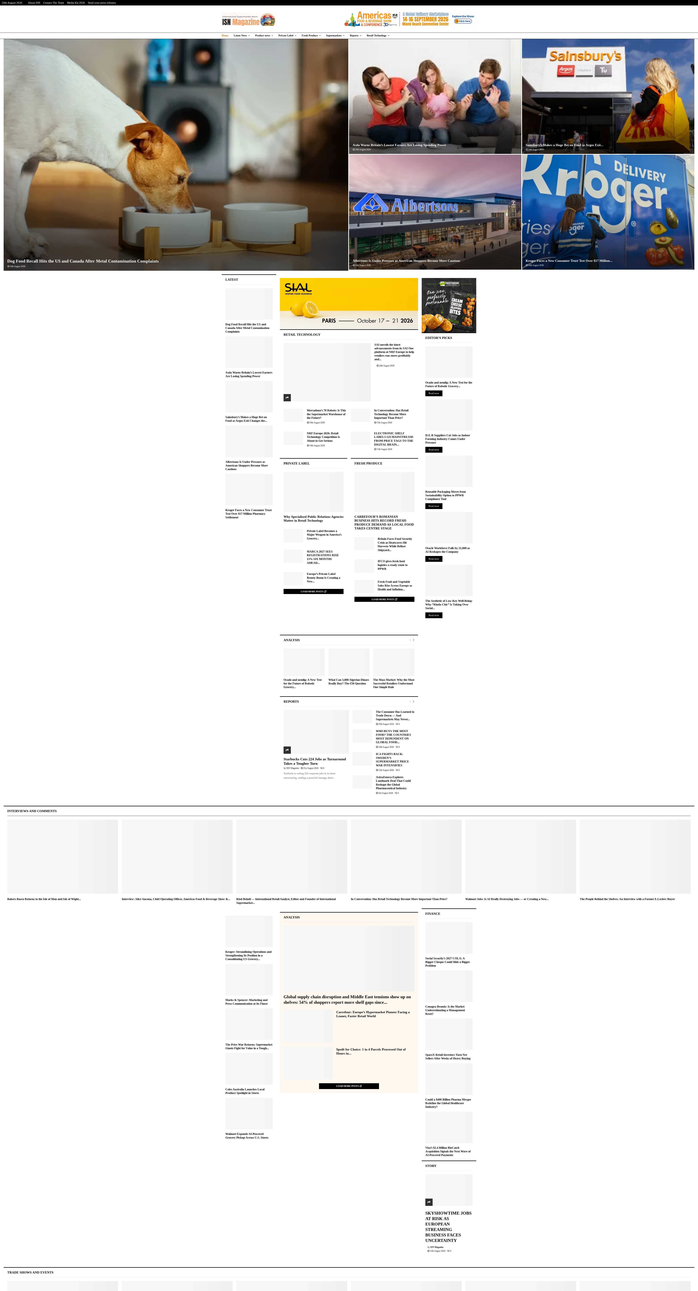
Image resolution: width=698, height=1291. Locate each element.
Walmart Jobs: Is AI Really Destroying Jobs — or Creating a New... (507, 899)
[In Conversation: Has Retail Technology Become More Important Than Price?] (360, 415)
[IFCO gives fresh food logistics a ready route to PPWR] (364, 566)
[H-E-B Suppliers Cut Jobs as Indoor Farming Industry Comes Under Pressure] (449, 415)
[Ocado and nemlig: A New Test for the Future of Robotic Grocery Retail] (304, 662)
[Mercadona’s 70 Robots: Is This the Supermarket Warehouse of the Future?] (293, 415)
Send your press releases (102, 2)
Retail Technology (376, 35)
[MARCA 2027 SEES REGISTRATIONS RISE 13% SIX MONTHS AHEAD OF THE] (293, 556)
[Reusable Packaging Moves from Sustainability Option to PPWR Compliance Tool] (449, 471)
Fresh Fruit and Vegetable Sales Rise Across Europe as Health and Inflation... (395, 585)
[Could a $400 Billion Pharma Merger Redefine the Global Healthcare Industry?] (449, 1079)
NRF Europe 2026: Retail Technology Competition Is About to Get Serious (323, 437)
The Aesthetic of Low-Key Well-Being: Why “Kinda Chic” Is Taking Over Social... (448, 604)
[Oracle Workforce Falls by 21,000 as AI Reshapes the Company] (449, 527)
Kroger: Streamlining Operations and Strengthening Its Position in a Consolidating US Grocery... (248, 955)
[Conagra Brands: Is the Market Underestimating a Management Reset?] (449, 986)
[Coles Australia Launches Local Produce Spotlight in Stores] (249, 1069)
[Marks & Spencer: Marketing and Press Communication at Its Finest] (249, 979)
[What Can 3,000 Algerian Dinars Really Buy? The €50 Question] (349, 662)
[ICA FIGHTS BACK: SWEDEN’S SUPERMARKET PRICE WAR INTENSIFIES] (362, 758)
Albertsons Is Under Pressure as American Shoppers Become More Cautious (406, 261)
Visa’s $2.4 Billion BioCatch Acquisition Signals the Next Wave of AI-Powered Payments (448, 1151)
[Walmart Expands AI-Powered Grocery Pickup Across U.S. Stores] (249, 1113)
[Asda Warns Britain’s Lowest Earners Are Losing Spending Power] (249, 352)
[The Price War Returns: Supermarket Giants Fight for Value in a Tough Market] (249, 1024)
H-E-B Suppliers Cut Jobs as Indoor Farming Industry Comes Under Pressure (447, 439)
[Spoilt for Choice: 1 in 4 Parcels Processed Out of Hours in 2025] (308, 1063)
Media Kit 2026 (76, 2)
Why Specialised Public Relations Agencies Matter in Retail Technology (314, 519)
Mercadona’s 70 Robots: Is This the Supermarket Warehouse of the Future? (326, 414)
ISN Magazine (292, 768)
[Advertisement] (349, 622)
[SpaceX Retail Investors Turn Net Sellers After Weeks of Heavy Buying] (449, 1034)
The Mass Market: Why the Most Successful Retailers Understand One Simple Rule (393, 683)
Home (225, 35)
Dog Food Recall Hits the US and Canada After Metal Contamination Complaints (83, 261)
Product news (262, 35)
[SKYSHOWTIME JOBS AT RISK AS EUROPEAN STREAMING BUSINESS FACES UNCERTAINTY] (449, 1190)
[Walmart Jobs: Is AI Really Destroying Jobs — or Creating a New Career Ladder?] (520, 857)
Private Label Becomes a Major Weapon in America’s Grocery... (324, 534)
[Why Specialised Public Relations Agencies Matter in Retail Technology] (314, 492)
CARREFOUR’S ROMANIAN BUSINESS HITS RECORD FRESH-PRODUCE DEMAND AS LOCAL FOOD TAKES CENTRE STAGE (384, 522)
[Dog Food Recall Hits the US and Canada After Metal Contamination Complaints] (249, 304)
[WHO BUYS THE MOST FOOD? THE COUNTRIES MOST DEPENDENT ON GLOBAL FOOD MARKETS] (362, 735)
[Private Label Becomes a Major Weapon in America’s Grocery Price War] (293, 535)
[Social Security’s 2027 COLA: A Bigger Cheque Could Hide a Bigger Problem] (449, 938)
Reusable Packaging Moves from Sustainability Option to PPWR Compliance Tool (445, 495)
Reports (354, 35)
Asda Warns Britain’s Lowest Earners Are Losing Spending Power (399, 145)
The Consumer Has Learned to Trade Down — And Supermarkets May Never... (395, 715)
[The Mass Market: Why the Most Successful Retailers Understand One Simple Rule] (393, 662)
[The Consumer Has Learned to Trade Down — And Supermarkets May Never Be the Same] (362, 716)
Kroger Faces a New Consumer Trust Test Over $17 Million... (569, 261)
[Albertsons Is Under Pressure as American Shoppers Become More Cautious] (249, 441)
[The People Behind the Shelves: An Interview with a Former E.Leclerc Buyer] (635, 857)
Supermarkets (334, 35)
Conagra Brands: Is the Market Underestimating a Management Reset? (445, 1010)
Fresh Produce (310, 35)
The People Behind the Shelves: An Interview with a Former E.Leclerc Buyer (627, 899)
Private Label (285, 35)
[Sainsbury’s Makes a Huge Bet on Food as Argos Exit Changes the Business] (249, 396)
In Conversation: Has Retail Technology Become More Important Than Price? (391, 414)
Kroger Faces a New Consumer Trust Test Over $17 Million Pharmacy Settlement (248, 514)
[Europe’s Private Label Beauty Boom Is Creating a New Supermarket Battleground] (293, 578)
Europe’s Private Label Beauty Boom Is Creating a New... (323, 577)
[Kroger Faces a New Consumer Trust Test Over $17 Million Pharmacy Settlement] (249, 489)
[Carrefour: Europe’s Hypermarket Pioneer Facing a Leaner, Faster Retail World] (308, 1026)
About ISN (34, 2)
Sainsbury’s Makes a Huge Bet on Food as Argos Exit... (564, 145)
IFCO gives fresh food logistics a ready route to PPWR (393, 565)
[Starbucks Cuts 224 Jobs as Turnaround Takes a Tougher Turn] (316, 732)
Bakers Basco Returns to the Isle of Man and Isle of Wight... (44, 899)
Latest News (240, 35)
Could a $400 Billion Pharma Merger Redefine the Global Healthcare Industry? (448, 1103)
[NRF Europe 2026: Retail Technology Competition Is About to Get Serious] (293, 438)
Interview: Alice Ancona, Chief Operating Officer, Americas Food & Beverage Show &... (176, 899)
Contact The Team (53, 2)
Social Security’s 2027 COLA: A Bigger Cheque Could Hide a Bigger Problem (447, 962)
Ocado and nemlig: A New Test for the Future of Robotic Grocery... (303, 683)
